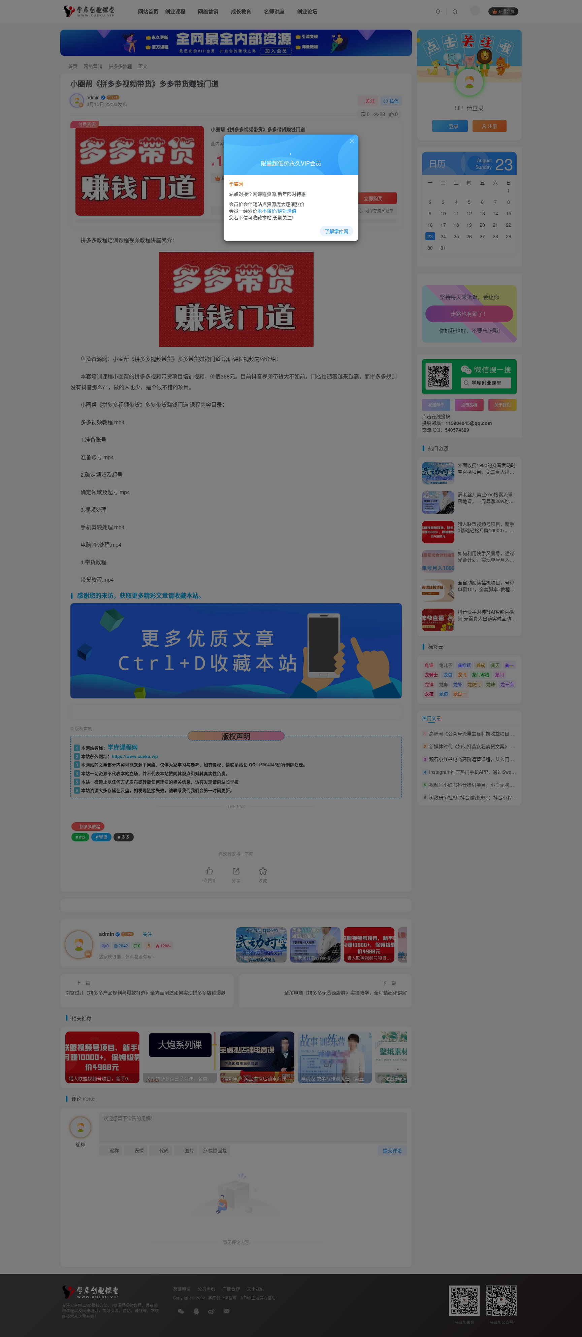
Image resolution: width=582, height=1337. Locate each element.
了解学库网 (336, 231)
